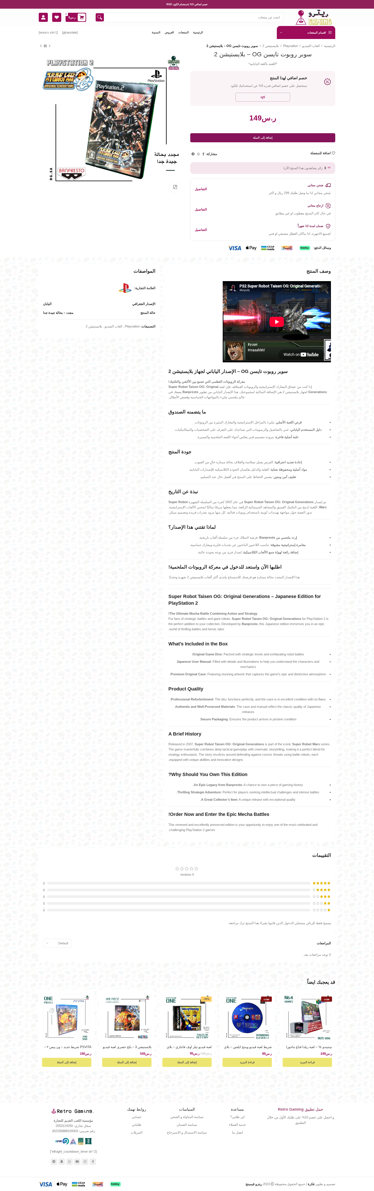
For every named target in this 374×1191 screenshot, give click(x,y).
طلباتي (136, 1124)
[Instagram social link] (85, 1162)
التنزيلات (136, 1132)
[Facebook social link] (203, 154)
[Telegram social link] (193, 154)
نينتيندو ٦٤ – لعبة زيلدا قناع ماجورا (309, 1047)
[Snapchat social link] (61, 1162)
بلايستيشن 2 (270, 46)
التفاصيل (201, 189)
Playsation (290, 46)
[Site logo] (313, 17)
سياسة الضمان (187, 1124)
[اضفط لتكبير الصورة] (175, 187)
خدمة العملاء (237, 1124)
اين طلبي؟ (237, 1117)
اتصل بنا (237, 1132)
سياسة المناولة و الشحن (187, 1117)
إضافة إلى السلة (262, 137)
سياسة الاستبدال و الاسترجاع (187, 1132)
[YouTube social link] (77, 1162)
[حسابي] (43, 17)
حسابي (136, 1117)
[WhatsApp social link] (198, 154)
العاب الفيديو (311, 46)
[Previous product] (49, 46)
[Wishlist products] (56, 17)
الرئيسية (329, 46)
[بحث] (100, 17)
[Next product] (41, 46)
